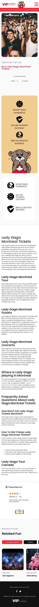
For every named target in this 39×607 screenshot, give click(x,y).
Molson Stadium (11, 385)
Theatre (30, 542)
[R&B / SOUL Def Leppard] (13, 559)
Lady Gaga (24, 469)
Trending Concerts (12, 542)
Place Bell (7, 381)
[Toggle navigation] (36, 4)
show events (19, 81)
